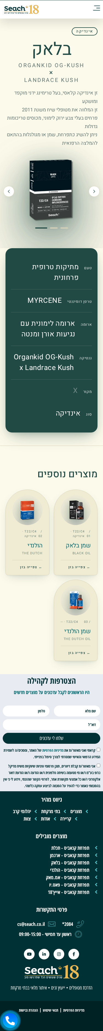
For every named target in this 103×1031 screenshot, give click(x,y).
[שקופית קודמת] (94, 191)
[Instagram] (59, 954)
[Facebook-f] (73, 954)
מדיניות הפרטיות (52, 750)
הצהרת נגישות (28, 1010)
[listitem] (76, 532)
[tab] (41, 228)
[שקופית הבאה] (8, 191)
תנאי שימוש (50, 1010)
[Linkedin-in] (44, 954)
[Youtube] (29, 954)
